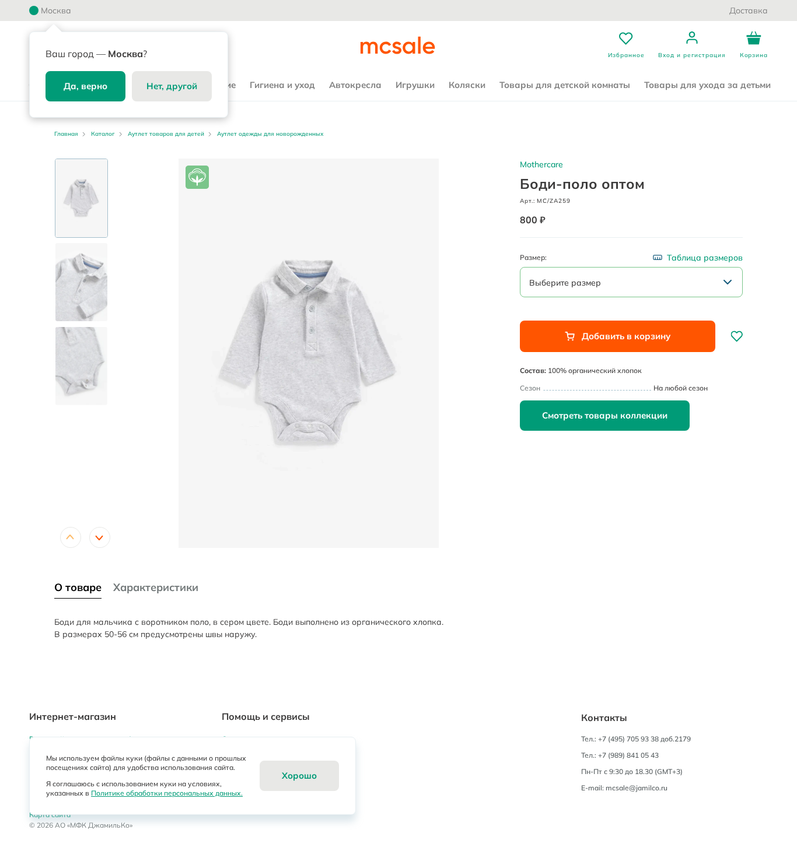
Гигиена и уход (282, 84)
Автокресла (355, 84)
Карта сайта (50, 814)
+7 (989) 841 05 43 (628, 755)
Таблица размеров (705, 257)
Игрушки (415, 84)
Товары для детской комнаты (564, 84)
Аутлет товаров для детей (166, 134)
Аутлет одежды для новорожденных (270, 134)
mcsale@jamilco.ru (636, 787)
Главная (66, 134)
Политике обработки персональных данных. (167, 793)
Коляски (467, 84)
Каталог (103, 134)
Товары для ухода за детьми (707, 84)
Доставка (748, 10)
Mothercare (541, 164)
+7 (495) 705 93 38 (628, 738)
